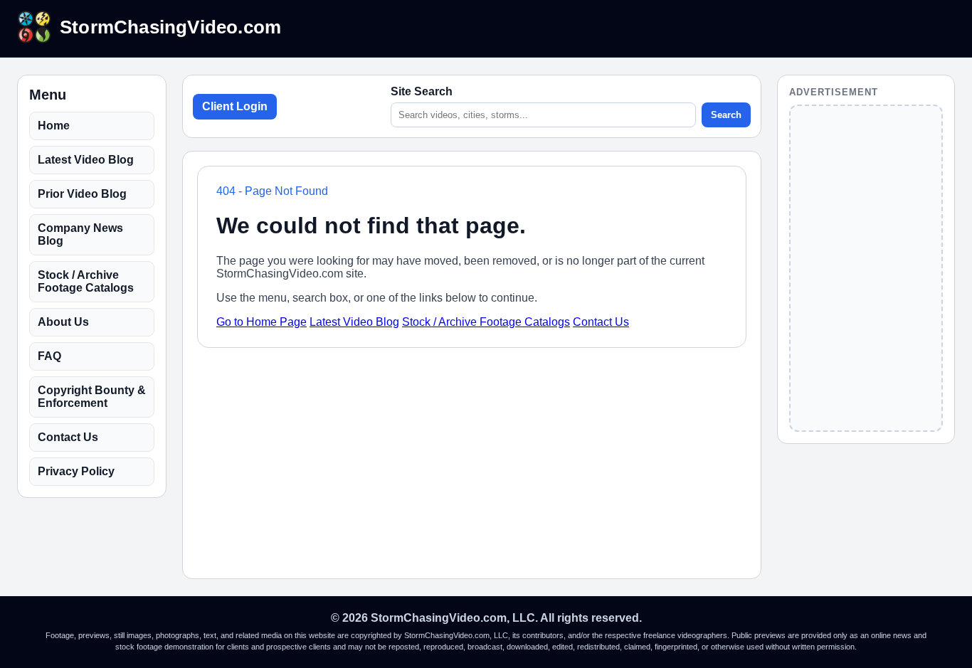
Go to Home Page (261, 322)
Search (726, 115)
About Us (63, 322)
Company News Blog (80, 234)
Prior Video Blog (82, 194)
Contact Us (68, 437)
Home (54, 126)
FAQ (49, 356)
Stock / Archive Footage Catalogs (86, 281)
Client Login (235, 106)
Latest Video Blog (86, 160)
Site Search (422, 91)
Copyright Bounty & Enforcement (92, 396)
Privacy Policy (76, 471)
